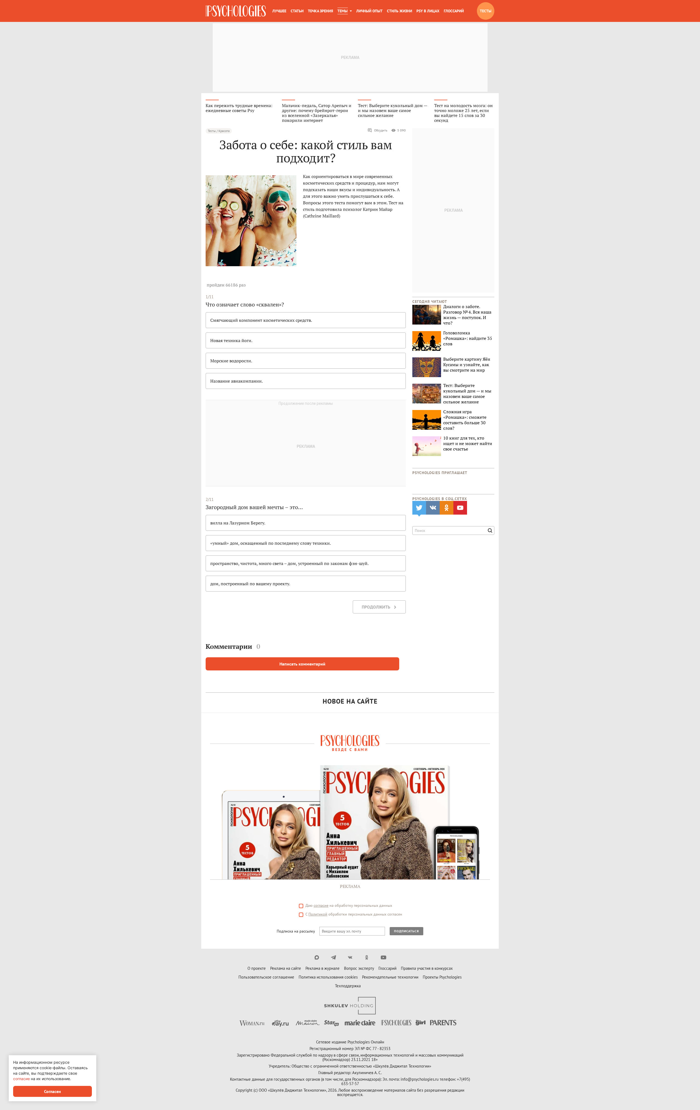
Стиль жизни (399, 10)
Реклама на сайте (285, 968)
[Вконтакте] (350, 957)
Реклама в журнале (322, 968)
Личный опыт (369, 10)
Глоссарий (454, 10)
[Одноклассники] (366, 957)
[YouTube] (383, 957)
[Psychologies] (236, 10)
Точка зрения (320, 10)
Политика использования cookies (328, 977)
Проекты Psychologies (442, 977)
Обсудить (380, 130)
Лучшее (279, 10)
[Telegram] (333, 957)
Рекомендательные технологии (390, 977)
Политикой (317, 914)
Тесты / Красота (219, 131)
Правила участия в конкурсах (427, 968)
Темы (342, 10)
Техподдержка (348, 985)
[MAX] (316, 957)
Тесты (485, 10)
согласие (321, 905)
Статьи (297, 10)
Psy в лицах (427, 10)
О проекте (256, 968)
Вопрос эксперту (359, 968)
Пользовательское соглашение (266, 977)
